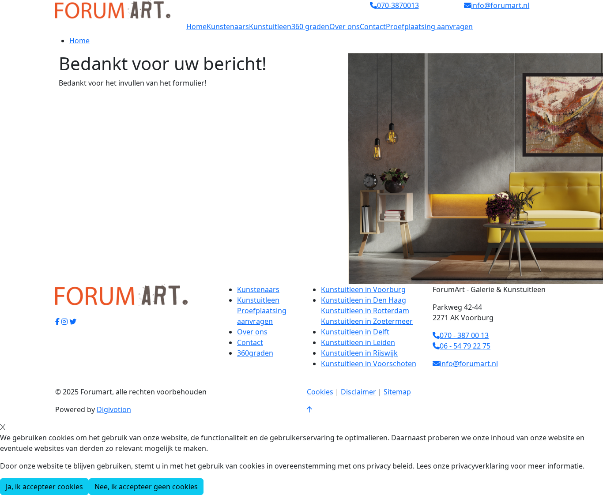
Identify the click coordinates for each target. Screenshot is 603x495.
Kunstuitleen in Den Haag (363, 300)
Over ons (344, 26)
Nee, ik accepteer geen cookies (146, 486)
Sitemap (397, 392)
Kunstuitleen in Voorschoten (368, 363)
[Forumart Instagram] (64, 321)
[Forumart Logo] (112, 9)
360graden (255, 353)
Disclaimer (358, 392)
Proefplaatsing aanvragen (429, 26)
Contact (373, 26)
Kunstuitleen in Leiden (358, 342)
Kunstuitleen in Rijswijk (359, 353)
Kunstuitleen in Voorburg (363, 289)
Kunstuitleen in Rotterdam (365, 310)
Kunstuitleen (270, 26)
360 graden (310, 26)
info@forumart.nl (469, 363)
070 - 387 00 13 (464, 335)
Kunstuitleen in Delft (355, 332)
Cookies (320, 392)
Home (196, 26)
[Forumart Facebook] (57, 321)
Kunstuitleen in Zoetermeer (367, 321)
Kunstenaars (228, 26)
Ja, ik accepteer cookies (44, 486)
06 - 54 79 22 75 (465, 346)
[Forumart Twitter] (72, 321)
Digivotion (114, 409)
